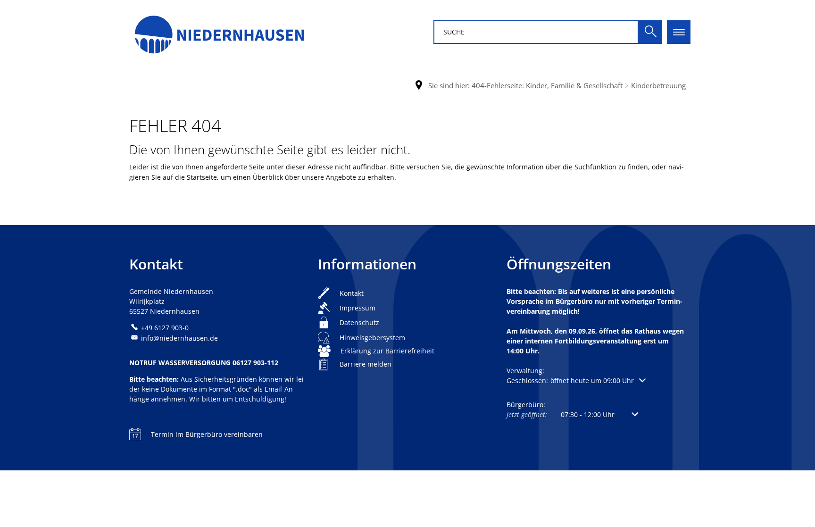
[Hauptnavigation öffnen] (678, 32)
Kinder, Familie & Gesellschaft (574, 85)
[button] (576, 380)
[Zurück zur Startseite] (218, 32)
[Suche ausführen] (650, 32)
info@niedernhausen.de (179, 338)
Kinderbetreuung (658, 85)
